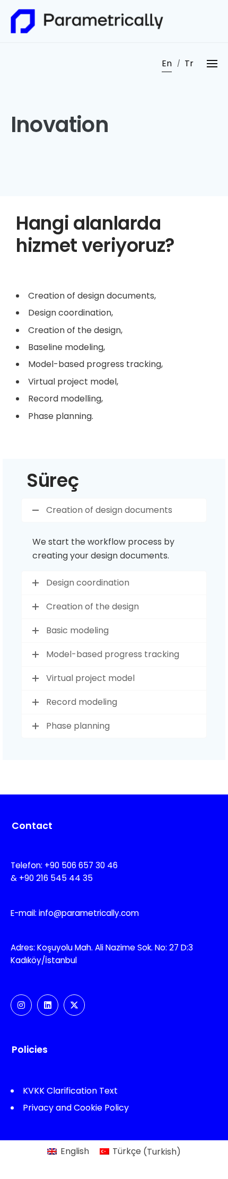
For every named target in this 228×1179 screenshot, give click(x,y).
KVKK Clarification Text (70, 1091)
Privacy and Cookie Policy (76, 1108)
